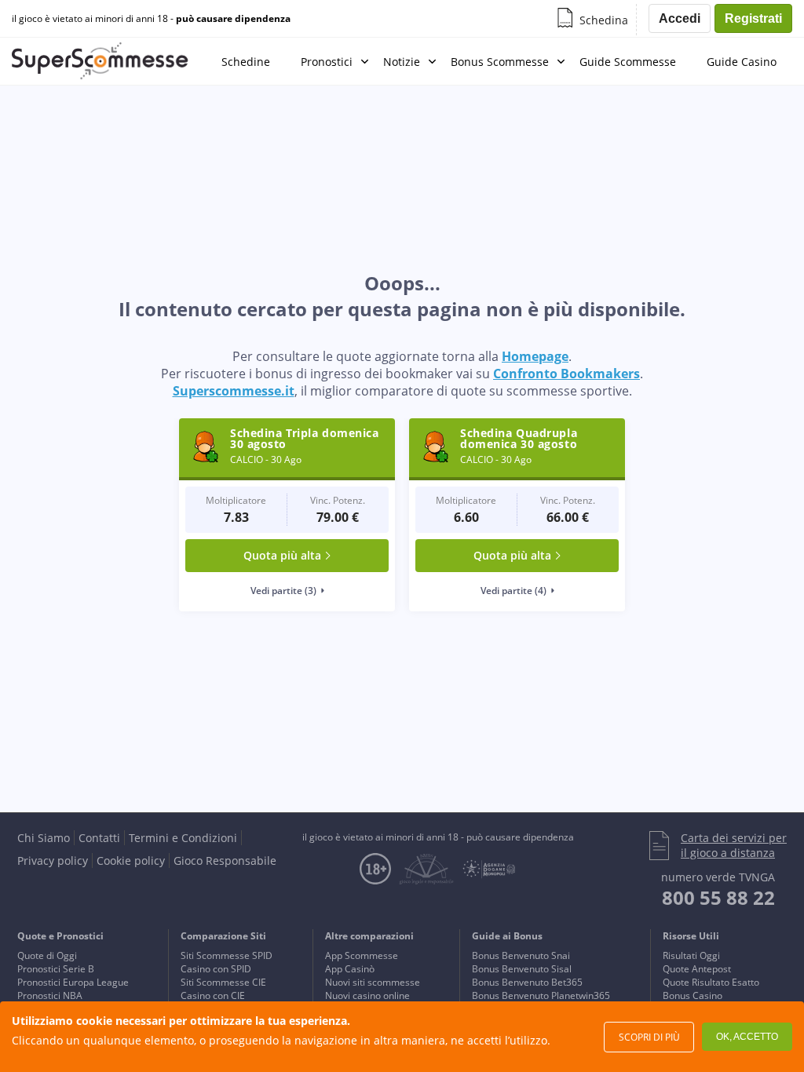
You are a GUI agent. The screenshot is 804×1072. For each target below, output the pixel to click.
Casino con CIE (213, 995)
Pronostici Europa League (73, 982)
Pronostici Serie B (55, 968)
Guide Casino (742, 61)
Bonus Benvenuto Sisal (522, 968)
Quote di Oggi (47, 955)
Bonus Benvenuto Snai (521, 955)
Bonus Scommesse (500, 61)
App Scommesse (361, 955)
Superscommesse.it (233, 390)
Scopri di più (649, 1037)
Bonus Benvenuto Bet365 (527, 982)
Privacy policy (52, 860)
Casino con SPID (216, 968)
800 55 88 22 (718, 897)
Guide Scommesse (627, 61)
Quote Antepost (697, 968)
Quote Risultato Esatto (711, 982)
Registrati (753, 18)
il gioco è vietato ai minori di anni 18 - (151, 19)
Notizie (401, 61)
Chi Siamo (43, 837)
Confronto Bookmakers (566, 373)
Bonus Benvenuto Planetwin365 (541, 995)
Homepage (535, 356)
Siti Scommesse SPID (226, 955)
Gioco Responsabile (225, 860)
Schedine (245, 61)
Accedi (679, 18)
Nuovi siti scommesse (372, 982)
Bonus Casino (692, 995)
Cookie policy (131, 860)
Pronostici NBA (49, 995)
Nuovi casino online (367, 995)
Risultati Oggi (691, 955)
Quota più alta (282, 555)
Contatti (99, 837)
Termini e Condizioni (183, 837)
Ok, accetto (747, 1036)
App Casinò (350, 968)
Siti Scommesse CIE (223, 982)
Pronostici (327, 61)
